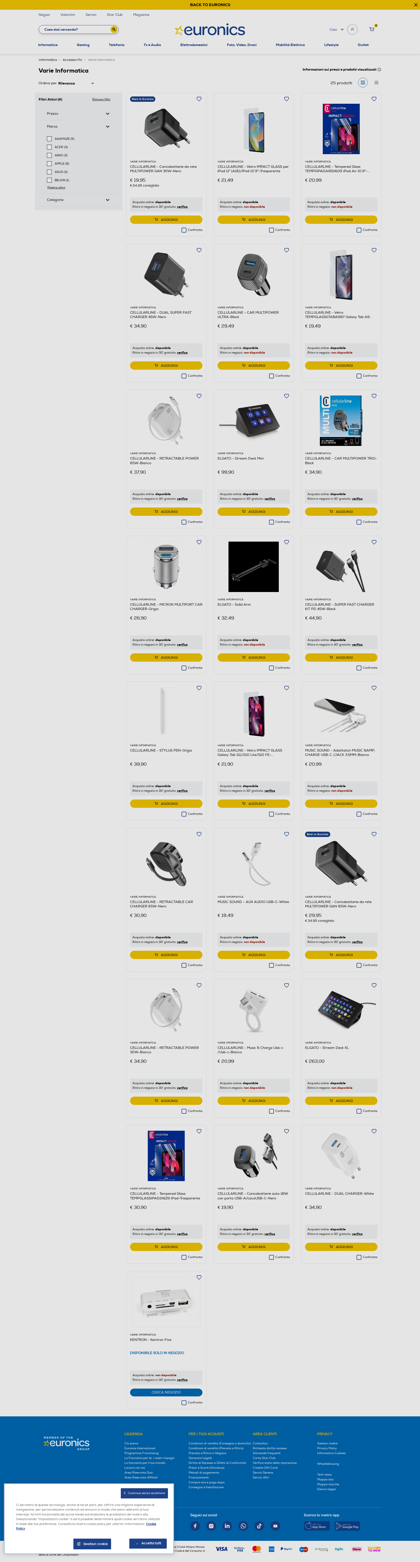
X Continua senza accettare (144, 1493)
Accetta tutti (151, 1543)
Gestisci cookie (95, 1544)
